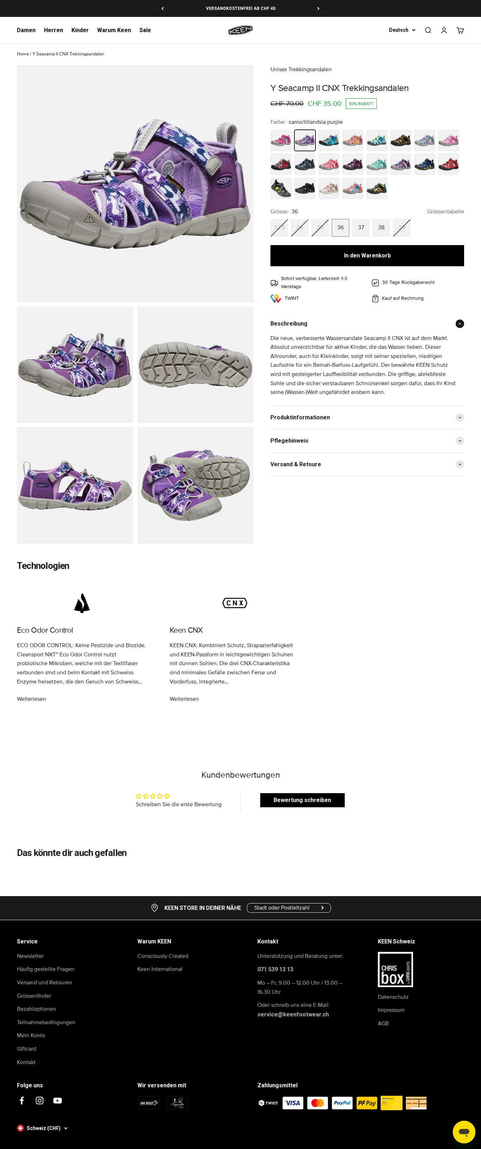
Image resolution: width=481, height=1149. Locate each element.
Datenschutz (393, 997)
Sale (145, 30)
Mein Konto (31, 1035)
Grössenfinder (34, 996)
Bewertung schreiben (302, 800)
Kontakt (26, 1062)
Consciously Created (162, 956)
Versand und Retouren (44, 982)
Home (23, 54)
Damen (26, 30)
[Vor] (318, 8)
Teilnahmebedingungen (46, 1022)
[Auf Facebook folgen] (21, 1100)
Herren (53, 30)
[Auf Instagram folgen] (39, 1100)
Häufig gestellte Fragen (45, 969)
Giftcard (26, 1049)
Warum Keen (114, 30)
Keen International (159, 969)
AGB (383, 1023)
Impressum (391, 1010)
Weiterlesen (31, 699)
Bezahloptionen (36, 1009)
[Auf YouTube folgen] (57, 1100)
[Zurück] (162, 8)
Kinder (80, 30)
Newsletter (30, 956)
